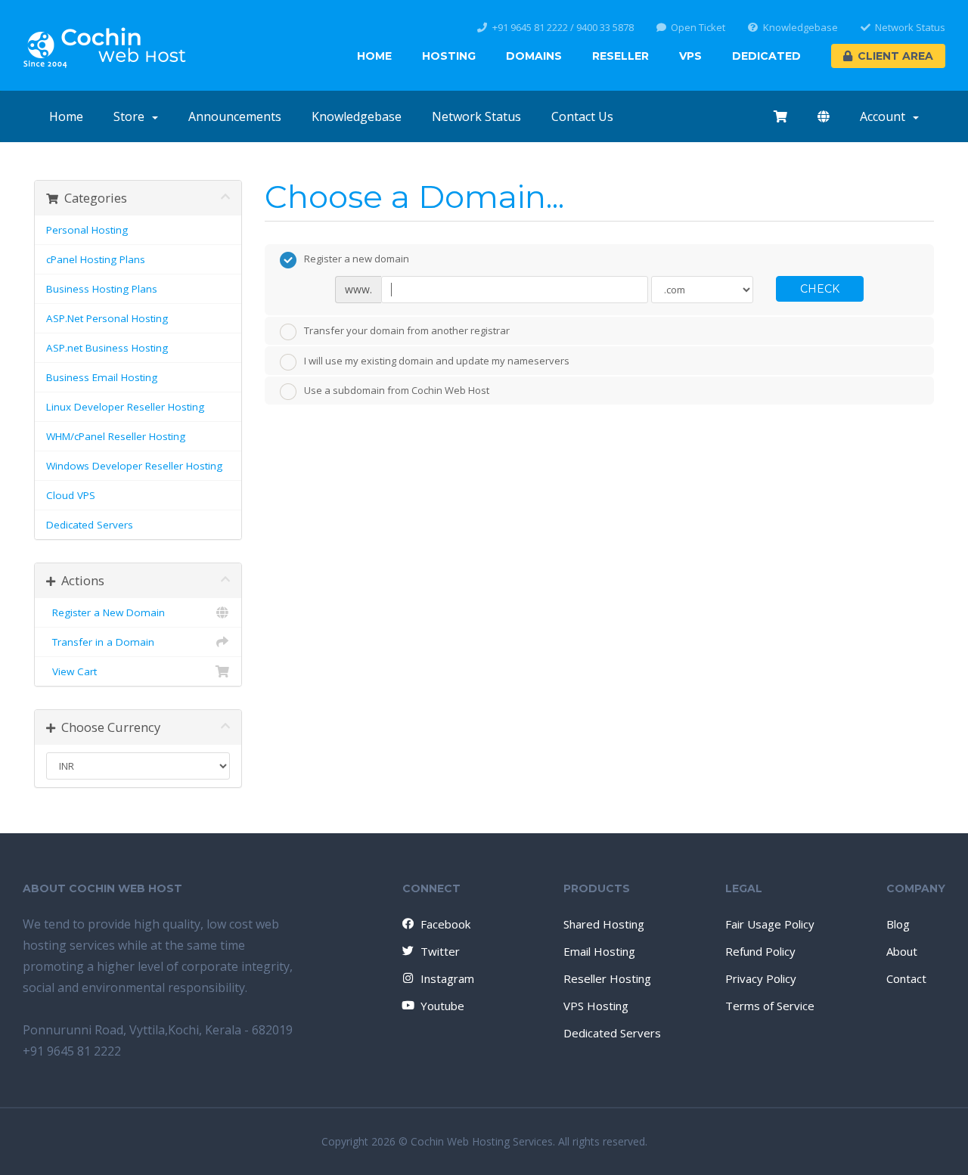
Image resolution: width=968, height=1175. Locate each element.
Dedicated (766, 56)
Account (885, 116)
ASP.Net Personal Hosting (107, 318)
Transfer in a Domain (100, 642)
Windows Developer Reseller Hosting (134, 466)
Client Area (895, 56)
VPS (690, 56)
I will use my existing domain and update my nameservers (436, 360)
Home (374, 56)
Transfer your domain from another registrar (407, 331)
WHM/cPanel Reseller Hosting (115, 436)
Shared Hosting (603, 924)
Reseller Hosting (607, 978)
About (901, 951)
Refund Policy (760, 951)
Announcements (234, 116)
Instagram (447, 978)
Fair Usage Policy (769, 924)
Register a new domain (356, 258)
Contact (906, 978)
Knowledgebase (800, 28)
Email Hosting (599, 951)
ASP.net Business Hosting (107, 348)
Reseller (620, 56)
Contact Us (582, 116)
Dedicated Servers (89, 525)
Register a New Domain (105, 612)
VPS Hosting (595, 1005)
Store (131, 116)
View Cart (71, 671)
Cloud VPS (70, 495)
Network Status (910, 28)
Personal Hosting (87, 230)
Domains (534, 56)
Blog (898, 924)
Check (819, 289)
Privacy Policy (760, 978)
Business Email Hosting (101, 377)
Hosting (449, 56)
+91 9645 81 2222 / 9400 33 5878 (563, 28)
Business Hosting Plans (101, 289)
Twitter (440, 951)
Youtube (442, 1005)
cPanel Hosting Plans (95, 259)
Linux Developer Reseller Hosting (125, 407)
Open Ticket (698, 28)
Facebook (445, 924)
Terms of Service (769, 1005)
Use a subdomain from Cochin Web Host (396, 391)
